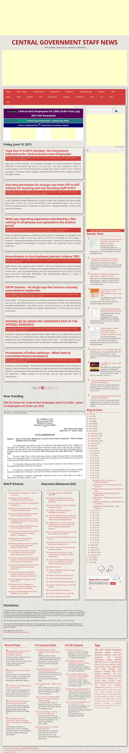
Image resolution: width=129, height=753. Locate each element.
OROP (72, 294)
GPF (18, 193)
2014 (91, 557)
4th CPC (106, 701)
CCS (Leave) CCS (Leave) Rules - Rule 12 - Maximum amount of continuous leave (49, 699)
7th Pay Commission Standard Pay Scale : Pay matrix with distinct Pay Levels (110, 241)
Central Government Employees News (43, 158)
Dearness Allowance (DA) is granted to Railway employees (62, 506)
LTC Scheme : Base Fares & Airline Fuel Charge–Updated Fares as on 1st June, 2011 (78, 676)
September (95, 441)
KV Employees (24, 193)
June (92, 448)
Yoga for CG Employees (64, 158)
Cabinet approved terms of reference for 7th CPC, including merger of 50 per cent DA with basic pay (18, 722)
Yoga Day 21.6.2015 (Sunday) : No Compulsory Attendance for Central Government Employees (38, 152)
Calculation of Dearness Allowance (61, 578)
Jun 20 (94, 475)
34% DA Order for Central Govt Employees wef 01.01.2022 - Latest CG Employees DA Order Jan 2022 (111, 331)
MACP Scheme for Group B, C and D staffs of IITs (23, 580)
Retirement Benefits (102, 683)
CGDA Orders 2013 (115, 689)
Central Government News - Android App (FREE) (43, 121)
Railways (101, 92)
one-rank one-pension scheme (60, 294)
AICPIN (30, 97)
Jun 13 (94, 515)
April (92, 547)
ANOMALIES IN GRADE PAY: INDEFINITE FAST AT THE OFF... (108, 503)
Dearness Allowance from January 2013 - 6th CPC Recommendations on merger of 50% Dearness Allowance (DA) (62, 518)
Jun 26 (94, 461)
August (93, 443)
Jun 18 (94, 510)
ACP (96, 685)
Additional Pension (101, 694)
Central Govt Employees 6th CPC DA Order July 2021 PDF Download (106, 397)
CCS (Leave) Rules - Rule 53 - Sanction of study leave (48, 713)
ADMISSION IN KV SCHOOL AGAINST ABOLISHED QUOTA (110, 310)
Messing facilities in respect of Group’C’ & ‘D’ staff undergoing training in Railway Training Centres (24, 545)
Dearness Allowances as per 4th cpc (61, 593)
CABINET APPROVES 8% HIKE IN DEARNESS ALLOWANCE (60, 511)
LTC (102, 97)
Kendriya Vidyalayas (102, 674)
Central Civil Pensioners (111, 685)
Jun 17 (94, 513)
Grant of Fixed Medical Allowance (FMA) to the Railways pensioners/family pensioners (25, 567)
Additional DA (99, 687)
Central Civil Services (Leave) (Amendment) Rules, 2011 (48, 670)
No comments (22, 159)
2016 (91, 428)
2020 (91, 419)
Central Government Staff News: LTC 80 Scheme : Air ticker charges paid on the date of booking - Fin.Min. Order (25, 560)
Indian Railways (114, 659)
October (94, 438)
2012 (91, 562)
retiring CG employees (47, 231)
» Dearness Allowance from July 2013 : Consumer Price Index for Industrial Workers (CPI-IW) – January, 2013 (62, 562)
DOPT (16, 231)
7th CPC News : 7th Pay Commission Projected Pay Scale (18, 687)
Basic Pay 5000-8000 (104, 708)
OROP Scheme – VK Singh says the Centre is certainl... (107, 499)
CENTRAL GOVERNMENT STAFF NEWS (64, 42)
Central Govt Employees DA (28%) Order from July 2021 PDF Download (43, 113)
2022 (91, 414)
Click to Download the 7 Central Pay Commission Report (43, 125)
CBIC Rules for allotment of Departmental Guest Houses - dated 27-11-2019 (104, 275)
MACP (8, 97)
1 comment (39, 296)
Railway (14, 361)
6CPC (19, 97)
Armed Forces (105, 667)
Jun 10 (94, 523)
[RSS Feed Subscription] (94, 589)
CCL (104, 676)
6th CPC (102, 662)
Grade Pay (39, 328)
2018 (91, 424)
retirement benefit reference (63, 260)
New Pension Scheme (108, 663)
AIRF (96, 662)
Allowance (112, 669)
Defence (107, 655)
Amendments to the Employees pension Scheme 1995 (106, 494)
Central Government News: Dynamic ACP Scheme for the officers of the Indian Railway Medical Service (23, 553)
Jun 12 (94, 518)
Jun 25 (94, 463)
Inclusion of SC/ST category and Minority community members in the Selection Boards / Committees (23, 586)
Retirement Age (86, 92)
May (92, 545)
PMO (11, 330)
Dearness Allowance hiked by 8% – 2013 (61, 494)
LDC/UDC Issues (115, 680)
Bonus (113, 664)
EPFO (51, 260)
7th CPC (99, 649)
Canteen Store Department (105, 699)
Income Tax (52, 97)
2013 (91, 560)
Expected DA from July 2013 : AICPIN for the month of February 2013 (62, 543)
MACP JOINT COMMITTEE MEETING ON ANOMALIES (25, 504)
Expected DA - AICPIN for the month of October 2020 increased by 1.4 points (104, 260)
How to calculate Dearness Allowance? (62, 582)
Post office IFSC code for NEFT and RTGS (110, 364)
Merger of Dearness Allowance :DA (61, 575)
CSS (40, 97)
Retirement (117, 667)
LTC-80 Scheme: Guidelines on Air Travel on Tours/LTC (78, 703)
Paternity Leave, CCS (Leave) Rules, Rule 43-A (106, 350)
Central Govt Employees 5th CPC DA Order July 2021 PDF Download (106, 382)
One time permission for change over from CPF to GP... (107, 486)
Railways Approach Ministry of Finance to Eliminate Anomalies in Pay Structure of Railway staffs (24, 521)
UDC (15, 330)
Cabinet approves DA (108, 692)
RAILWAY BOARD (103, 652)
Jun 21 (94, 473)
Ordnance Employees (103, 671)
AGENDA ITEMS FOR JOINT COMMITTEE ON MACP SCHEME (22, 499)
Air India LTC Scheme (114, 696)
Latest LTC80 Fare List (76, 650)
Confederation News (54, 192)
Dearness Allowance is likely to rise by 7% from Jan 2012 (62, 571)
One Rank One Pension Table (40, 294)
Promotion (80, 97)
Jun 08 (94, 525)
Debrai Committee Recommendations (59, 360)
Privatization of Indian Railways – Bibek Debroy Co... (105, 507)
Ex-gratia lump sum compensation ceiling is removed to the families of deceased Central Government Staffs (24, 574)
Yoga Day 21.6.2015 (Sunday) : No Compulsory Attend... (104, 481)
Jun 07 (94, 528)
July (92, 446)
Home (8, 92)
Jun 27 (94, 458)
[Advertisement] (64, 17)
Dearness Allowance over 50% (59, 597)
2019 (91, 421)
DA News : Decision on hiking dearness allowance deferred (62, 548)
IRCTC (119, 671)
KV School (69, 92)
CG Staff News (38, 92)
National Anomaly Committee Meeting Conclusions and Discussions (24, 509)
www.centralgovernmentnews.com (105, 230)
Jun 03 (94, 538)
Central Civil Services (114, 676)
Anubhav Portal (36, 229)
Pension (66, 97)
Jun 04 (94, 535)
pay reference (59, 328)
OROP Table (31, 296)
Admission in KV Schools (113, 687)
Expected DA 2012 (55, 567)
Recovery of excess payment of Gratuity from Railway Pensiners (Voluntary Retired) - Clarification (24, 533)
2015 (91, 431)
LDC (44, 328)
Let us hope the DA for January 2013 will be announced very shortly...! (62, 533)
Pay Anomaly (50, 328)
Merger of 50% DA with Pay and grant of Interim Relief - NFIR (17, 702)
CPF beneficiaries (67, 192)
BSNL (114, 671)
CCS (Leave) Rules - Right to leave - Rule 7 (49, 685)
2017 (91, 426)
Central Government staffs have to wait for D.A (62, 538)
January (93, 555)
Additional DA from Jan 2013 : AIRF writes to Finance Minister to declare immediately (61, 555)
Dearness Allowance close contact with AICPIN (62, 586)
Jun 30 (94, 451)
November (94, 436)
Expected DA (55, 92)
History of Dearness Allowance (59, 590)
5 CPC (112, 701)
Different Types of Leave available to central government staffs (49, 652)
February (94, 552)
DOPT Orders (22, 92)
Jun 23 (94, 468)
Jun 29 (94, 453)
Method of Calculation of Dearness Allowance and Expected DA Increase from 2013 (62, 500)
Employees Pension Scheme (40, 260)
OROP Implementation (19, 296)
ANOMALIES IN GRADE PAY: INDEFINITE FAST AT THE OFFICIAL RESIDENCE (41, 323)
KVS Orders (33, 193)
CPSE (8, 102)
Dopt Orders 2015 (33, 231)
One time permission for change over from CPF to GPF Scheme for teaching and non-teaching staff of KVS (42, 186)
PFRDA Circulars (116, 683)
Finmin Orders (100, 669)
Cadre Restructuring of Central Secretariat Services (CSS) (21, 539)
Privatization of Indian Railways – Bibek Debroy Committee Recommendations (38, 354)
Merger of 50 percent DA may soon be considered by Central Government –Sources (18, 653)
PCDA (120, 669)
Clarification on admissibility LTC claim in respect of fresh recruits (79, 690)
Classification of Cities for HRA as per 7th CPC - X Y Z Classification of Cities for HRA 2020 (111, 293)
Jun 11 (94, 520)
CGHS (113, 92)
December (94, 433)
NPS (120, 655)
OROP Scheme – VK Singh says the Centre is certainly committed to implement (41, 289)
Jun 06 (94, 530)
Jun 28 (94, 456)
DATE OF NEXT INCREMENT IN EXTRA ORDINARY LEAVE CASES (24, 593)
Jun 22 (94, 470)
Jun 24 (94, 465)
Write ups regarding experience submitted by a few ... (108, 490)
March (93, 550)
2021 (91, 416)
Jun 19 (94, 478)
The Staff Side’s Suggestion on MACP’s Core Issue (24, 494)
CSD (111, 97)
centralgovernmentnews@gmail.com (16, 632)
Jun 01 (94, 542)
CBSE (96, 692)
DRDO (120, 692)
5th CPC (33, 328)
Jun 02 (94, 540)
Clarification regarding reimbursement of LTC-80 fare (78, 662)
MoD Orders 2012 (107, 705)
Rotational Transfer (101, 689)
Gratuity (97, 678)
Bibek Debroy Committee (38, 360)
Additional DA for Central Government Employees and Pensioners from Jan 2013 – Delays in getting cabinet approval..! (62, 526)
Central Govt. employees (39, 192)
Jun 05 (94, 533)
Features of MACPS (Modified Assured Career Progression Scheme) (24, 515)
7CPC (92, 97)
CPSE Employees (107, 678)
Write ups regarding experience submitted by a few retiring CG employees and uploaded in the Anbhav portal (40, 222)
